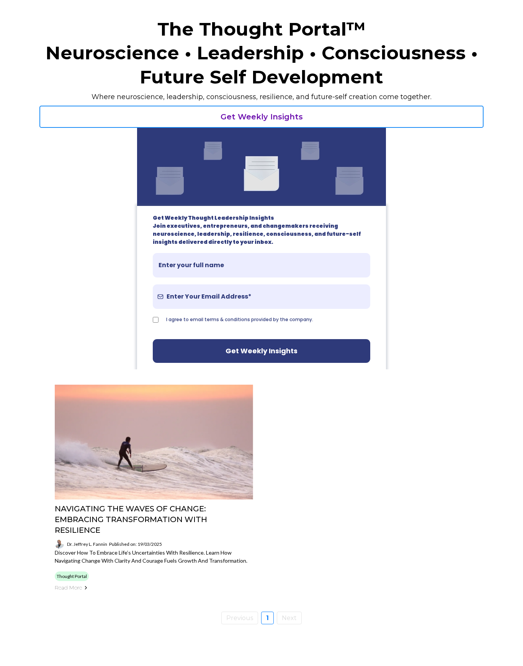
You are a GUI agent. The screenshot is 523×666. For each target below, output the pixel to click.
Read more (68, 587)
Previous (239, 618)
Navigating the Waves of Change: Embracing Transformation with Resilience (131, 519)
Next (289, 618)
